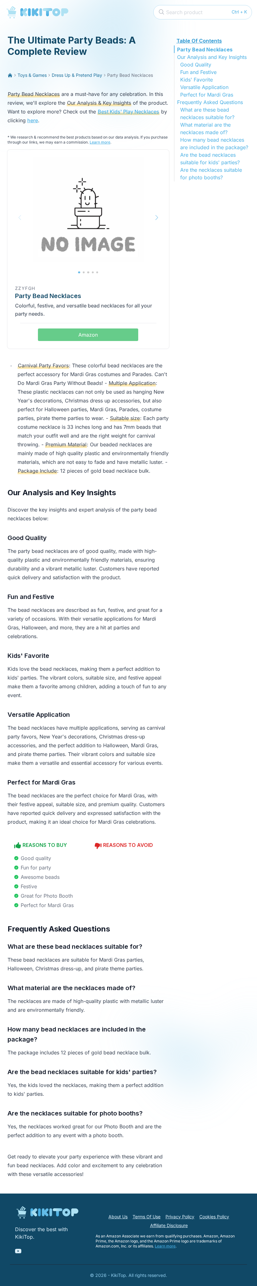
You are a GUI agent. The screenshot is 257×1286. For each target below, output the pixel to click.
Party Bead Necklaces (205, 49)
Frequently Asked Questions (210, 102)
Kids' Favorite (196, 79)
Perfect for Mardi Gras (206, 95)
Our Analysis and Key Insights (212, 57)
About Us (118, 1216)
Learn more (100, 142)
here (32, 120)
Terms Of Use (146, 1216)
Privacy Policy (179, 1216)
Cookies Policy (214, 1216)
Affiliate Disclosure (169, 1225)
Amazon (88, 335)
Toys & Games (32, 75)
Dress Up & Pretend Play (77, 75)
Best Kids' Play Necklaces (128, 111)
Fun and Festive (198, 72)
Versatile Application (204, 87)
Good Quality (195, 64)
